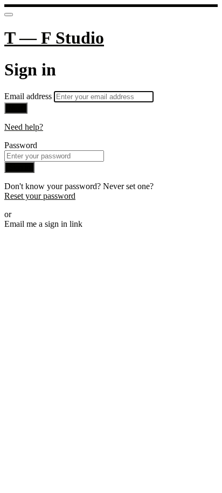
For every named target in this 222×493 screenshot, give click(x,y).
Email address (29, 96)
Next (16, 108)
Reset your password (39, 195)
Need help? (23, 126)
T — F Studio (54, 37)
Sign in (19, 167)
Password (20, 145)
